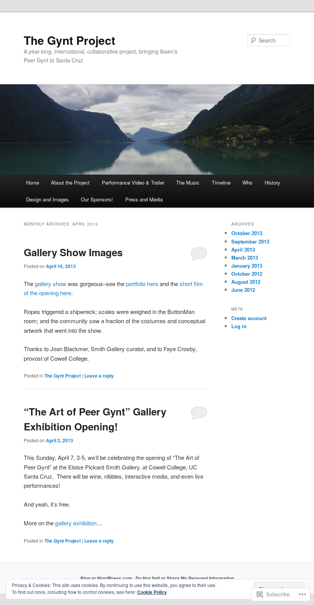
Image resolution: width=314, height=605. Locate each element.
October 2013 (246, 233)
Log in (239, 326)
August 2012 (245, 281)
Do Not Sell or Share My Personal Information (185, 578)
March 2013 (244, 257)
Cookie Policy (152, 592)
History (272, 182)
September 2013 (250, 241)
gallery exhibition (75, 523)
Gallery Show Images (73, 252)
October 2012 (246, 273)
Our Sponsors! (97, 199)
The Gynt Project (69, 40)
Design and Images (47, 199)
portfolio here (143, 284)
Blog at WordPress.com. (106, 578)
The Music (188, 182)
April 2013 (243, 249)
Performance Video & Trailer (133, 182)
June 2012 (243, 289)
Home (32, 182)
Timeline (221, 182)
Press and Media (144, 199)
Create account (249, 318)
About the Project (70, 182)
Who (247, 182)
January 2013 (246, 265)
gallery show (50, 284)
